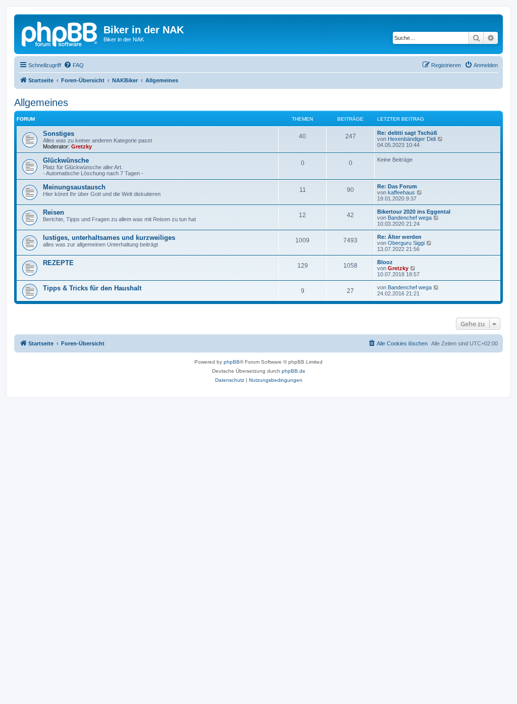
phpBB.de (293, 371)
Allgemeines (41, 102)
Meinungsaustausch (74, 187)
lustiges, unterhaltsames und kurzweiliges (109, 237)
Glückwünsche (66, 160)
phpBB (232, 362)
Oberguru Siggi (406, 243)
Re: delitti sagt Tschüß (407, 133)
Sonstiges (58, 133)
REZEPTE (58, 263)
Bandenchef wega (410, 218)
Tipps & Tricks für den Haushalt (92, 288)
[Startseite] (60, 33)
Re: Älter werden (399, 237)
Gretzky (81, 146)
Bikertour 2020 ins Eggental (413, 212)
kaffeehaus (401, 192)
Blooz (385, 262)
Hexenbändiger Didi (412, 139)
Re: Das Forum (397, 186)
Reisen (53, 212)
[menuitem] (74, 65)
